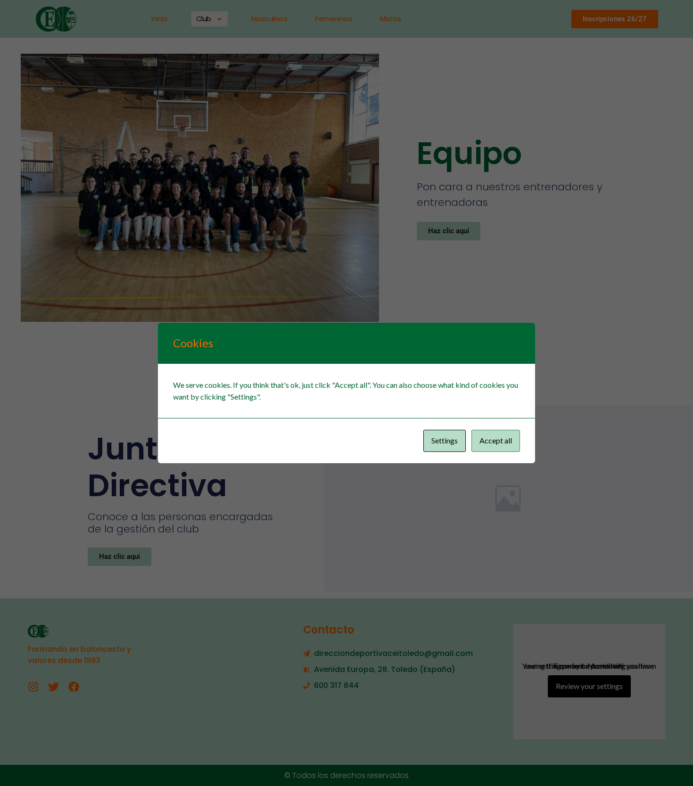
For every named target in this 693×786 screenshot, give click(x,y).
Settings (444, 440)
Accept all (495, 440)
